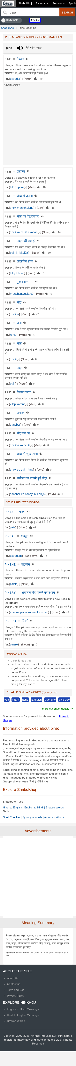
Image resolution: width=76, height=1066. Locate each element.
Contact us (13, 983)
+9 (42, 273)
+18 (43, 187)
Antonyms (58, 3)
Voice (36, 20)
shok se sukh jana (21, 469)
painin (13, 584)
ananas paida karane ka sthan (29, 612)
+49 (39, 78)
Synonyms (42, 3)
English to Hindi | (35, 807)
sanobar (15, 424)
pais (12, 527)
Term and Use (15, 989)
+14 (58, 232)
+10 (48, 252)
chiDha (14, 314)
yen (6, 699)
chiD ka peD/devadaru (24, 232)
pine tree (64, 699)
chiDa (13, 359)
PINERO (10, 621)
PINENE (10, 564)
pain (12, 383)
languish (36, 699)
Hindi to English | (13, 807)
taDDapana (17, 187)
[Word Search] (5, 12)
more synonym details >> (57, 708)
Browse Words (55, 807)
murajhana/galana (21, 293)
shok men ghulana (21, 207)
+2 (36, 314)
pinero (14, 644)
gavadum (16, 556)
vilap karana (17, 404)
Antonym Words (54, 817)
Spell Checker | (12, 817)
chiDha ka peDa (20, 445)
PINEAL (10, 536)
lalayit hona (17, 273)
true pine (50, 699)
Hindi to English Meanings (23, 1015)
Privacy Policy (15, 995)
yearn (15, 699)
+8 (45, 555)
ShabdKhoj (25, 3)
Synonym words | (33, 817)
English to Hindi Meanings (23, 1009)
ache (25, 699)
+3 (50, 293)
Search (67, 12)
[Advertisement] (38, 127)
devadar (15, 79)
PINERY (10, 592)
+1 (33, 334)
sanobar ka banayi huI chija (27, 494)
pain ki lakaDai (19, 252)
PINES (9, 512)
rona (13, 335)
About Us (12, 978)
